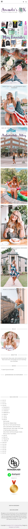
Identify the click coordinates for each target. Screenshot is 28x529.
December (5, 407)
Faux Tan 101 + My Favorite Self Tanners (14, 87)
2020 (3, 403)
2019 (3, 405)
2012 (3, 453)
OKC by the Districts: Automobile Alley (14, 128)
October (5, 410)
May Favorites (14, 21)
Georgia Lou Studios (14, 527)
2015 (3, 447)
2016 (3, 446)
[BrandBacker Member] (14, 470)
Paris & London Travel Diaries (14, 289)
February (5, 438)
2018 (3, 442)
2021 (3, 402)
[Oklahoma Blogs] (14, 494)
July (4, 416)
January (5, 440)
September (5, 412)
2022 (3, 400)
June (4, 417)
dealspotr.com (14, 478)
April (4, 435)
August (5, 414)
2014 (3, 449)
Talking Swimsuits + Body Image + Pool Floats (14, 170)
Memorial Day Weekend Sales (14, 49)
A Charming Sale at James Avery (14, 206)
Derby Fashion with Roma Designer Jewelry (14, 248)
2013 (3, 451)
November (5, 409)
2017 (3, 444)
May (4, 419)
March (4, 437)
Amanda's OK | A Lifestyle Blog (14, 525)
